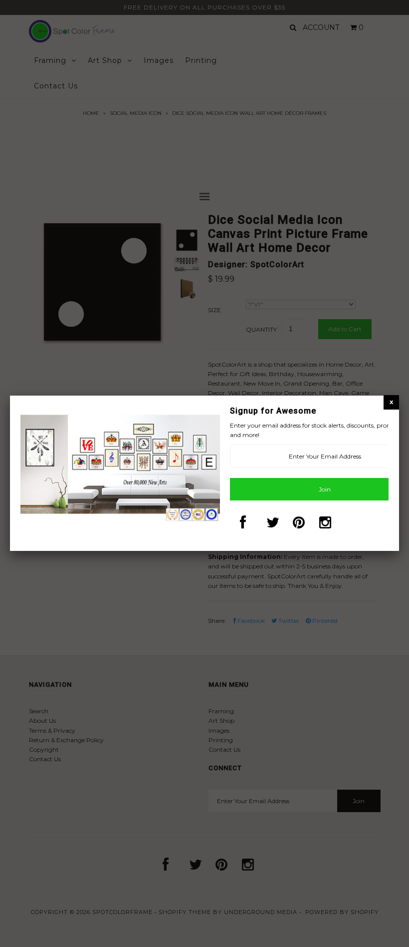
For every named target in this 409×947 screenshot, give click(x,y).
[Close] (391, 402)
